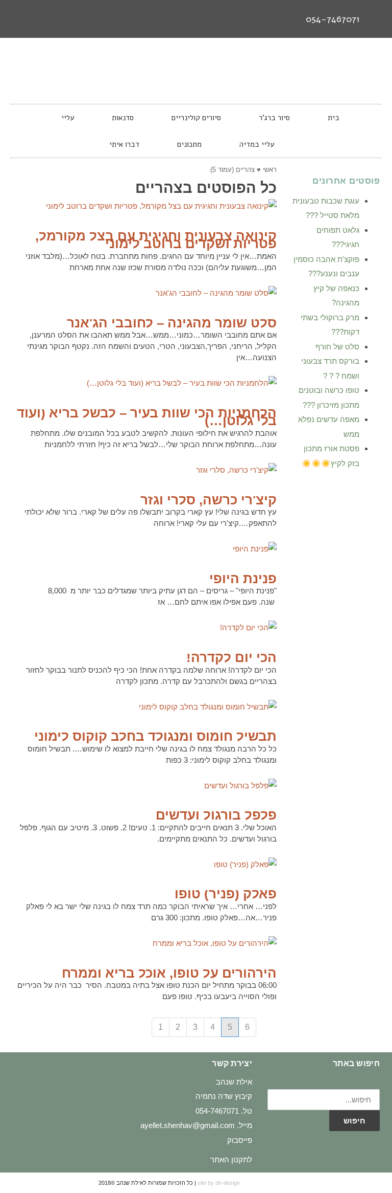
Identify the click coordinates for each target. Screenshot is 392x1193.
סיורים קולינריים (196, 118)
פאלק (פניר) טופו (226, 893)
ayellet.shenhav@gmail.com (187, 1125)
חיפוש (354, 1120)
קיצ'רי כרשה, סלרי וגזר (208, 499)
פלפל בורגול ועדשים (216, 815)
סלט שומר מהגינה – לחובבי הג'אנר (172, 322)
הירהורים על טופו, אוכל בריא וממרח (169, 973)
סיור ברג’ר (274, 118)
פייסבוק (239, 1140)
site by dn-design (219, 1183)
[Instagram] (42, 19)
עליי (67, 118)
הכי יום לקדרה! (231, 657)
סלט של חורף (337, 346)
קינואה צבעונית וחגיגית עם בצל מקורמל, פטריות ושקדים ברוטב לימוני (156, 240)
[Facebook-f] (61, 19)
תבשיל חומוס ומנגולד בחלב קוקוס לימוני (155, 736)
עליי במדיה (256, 144)
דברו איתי (124, 144)
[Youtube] (23, 19)
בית (333, 118)
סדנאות (123, 118)
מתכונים (189, 144)
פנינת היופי (243, 578)
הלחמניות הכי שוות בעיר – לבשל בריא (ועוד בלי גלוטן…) (147, 417)
